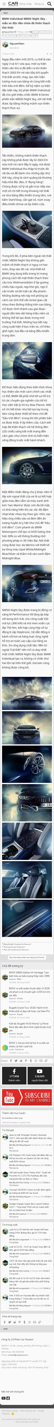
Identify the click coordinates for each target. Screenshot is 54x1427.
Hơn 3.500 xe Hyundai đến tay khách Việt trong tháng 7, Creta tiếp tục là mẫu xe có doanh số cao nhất (29, 1298)
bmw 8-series (45, 32)
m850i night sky (24, 35)
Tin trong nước (10, 1224)
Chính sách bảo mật (28, 1411)
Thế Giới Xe (19, 1049)
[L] (5, 1048)
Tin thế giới (8, 1130)
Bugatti (20, 1014)
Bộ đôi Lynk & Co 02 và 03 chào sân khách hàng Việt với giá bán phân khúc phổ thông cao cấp (29, 1281)
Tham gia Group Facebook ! (14, 947)
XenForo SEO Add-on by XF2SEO (27, 1422)
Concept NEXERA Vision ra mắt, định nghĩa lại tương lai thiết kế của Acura (29, 1191)
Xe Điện (20, 998)
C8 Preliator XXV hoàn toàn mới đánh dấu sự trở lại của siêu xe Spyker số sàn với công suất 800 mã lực (30, 1158)
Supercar (12, 979)
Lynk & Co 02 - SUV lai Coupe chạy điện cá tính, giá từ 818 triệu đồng (29, 1248)
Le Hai (11, 1049)
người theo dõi (40, 1078)
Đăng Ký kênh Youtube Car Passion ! (17, 944)
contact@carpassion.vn (18, 1355)
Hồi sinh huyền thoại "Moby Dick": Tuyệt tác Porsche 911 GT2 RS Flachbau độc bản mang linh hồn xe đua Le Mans (30, 1175)
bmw (36, 32)
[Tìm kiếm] (49, 4)
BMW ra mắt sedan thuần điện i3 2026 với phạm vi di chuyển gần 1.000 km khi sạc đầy (29, 992)
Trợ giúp (41, 1411)
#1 (51, 54)
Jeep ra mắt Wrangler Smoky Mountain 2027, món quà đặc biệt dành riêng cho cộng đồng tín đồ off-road (30, 1138)
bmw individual (9, 35)
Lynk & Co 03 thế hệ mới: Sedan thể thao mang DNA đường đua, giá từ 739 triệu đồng (28, 1232)
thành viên (14, 1078)
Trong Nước (13, 1242)
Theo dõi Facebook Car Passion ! (16, 950)
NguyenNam (9, 32)
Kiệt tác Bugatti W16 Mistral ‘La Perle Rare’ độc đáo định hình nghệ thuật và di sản (30, 1027)
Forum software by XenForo (21, 1419)
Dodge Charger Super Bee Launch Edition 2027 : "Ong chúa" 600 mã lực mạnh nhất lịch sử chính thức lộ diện (29, 1207)
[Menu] (4, 4)
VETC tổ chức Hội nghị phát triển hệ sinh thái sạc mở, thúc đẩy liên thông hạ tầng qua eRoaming (30, 1264)
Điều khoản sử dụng (10, 1411)
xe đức (34, 35)
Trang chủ (6, 1414)
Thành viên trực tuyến (13, 1113)
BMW (19, 979)
